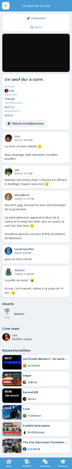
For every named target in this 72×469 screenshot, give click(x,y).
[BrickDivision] (24, 432)
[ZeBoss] (24, 382)
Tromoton (34, 415)
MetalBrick (22, 195)
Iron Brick (34, 449)
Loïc (17, 136)
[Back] (6, 6)
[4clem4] (8, 272)
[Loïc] (8, 138)
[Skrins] (24, 399)
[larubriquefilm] (8, 251)
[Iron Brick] (24, 449)
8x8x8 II (19, 314)
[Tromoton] (24, 416)
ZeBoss (32, 382)
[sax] (8, 172)
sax (17, 170)
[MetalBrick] (8, 197)
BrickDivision (36, 432)
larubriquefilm (24, 249)
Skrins (32, 399)
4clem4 (19, 270)
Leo (12, 90)
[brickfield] (24, 366)
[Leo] (6, 91)
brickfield (34, 365)
